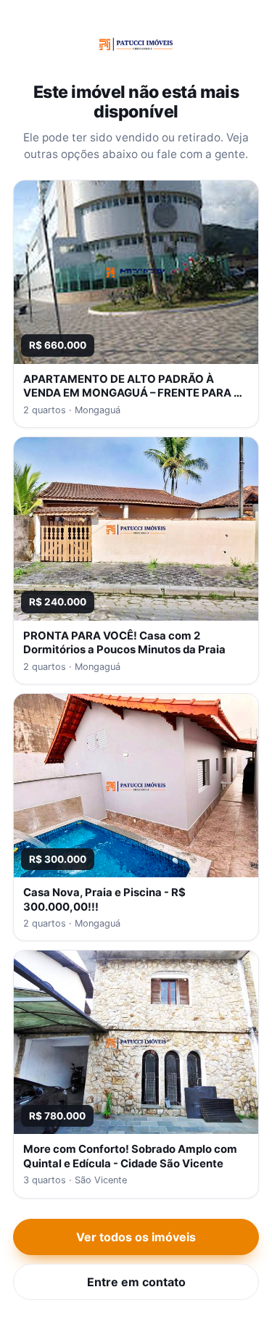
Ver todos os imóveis (136, 1237)
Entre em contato (136, 1282)
